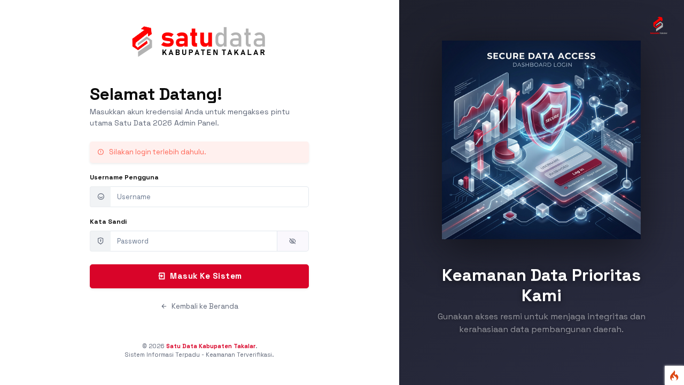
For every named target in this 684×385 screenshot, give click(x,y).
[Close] (297, 153)
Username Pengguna (124, 177)
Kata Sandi (108, 221)
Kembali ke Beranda (204, 306)
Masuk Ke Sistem (206, 276)
